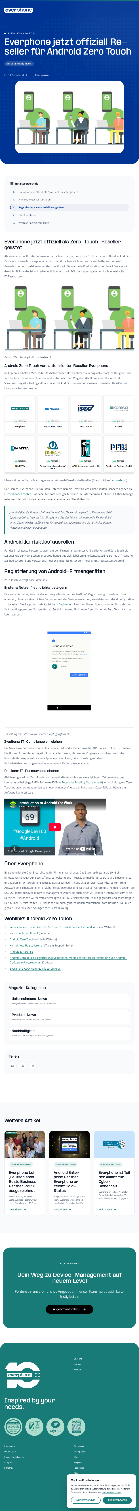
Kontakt (77, 1369)
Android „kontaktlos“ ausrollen (32, 199)
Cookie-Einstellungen (14, 1457)
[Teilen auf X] (23, 1066)
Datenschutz (10, 1451)
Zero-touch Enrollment (24, 933)
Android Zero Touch (22, 939)
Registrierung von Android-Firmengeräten (38, 207)
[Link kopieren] (33, 1066)
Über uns (78, 1358)
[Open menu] (131, 10)
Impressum (9, 1446)
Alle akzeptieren (117, 1500)
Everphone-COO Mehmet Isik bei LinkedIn (35, 968)
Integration (9, 1462)
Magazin (30, 33)
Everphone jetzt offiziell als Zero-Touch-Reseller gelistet (45, 192)
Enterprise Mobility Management (82, 782)
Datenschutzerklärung (111, 1492)
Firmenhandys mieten (17, 494)
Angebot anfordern (66, 1309)
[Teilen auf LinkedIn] (13, 1066)
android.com (118, 480)
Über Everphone (24, 215)
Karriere (77, 1364)
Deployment (66, 604)
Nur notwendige (85, 1500)
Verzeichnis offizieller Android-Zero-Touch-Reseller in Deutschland (51, 927)
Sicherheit (8, 1467)
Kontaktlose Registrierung (26, 945)
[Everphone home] (18, 10)
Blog (76, 1457)
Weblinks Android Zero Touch (31, 223)
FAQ (76, 1473)
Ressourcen (15, 33)
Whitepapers (79, 1451)
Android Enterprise (21, 951)
